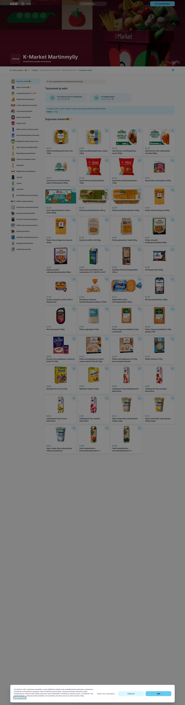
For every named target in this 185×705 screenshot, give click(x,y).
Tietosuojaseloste (20, 698)
